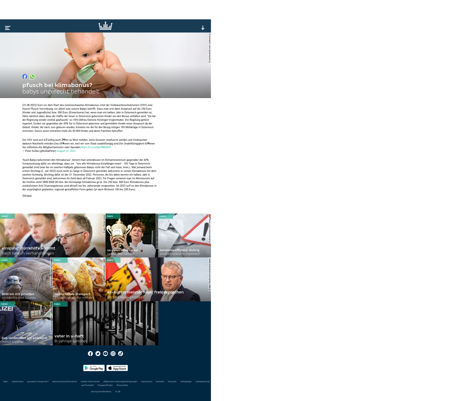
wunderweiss (104, 391)
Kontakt (160, 381)
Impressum (147, 381)
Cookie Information (90, 381)
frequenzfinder (105, 385)
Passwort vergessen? (38, 381)
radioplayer (186, 381)
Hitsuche (172, 381)
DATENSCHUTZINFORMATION (65, 381)
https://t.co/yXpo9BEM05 (96, 147)
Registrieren (18, 381)
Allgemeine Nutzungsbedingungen (120, 381)
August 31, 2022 (66, 151)
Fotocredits (122, 385)
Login (5, 381)
